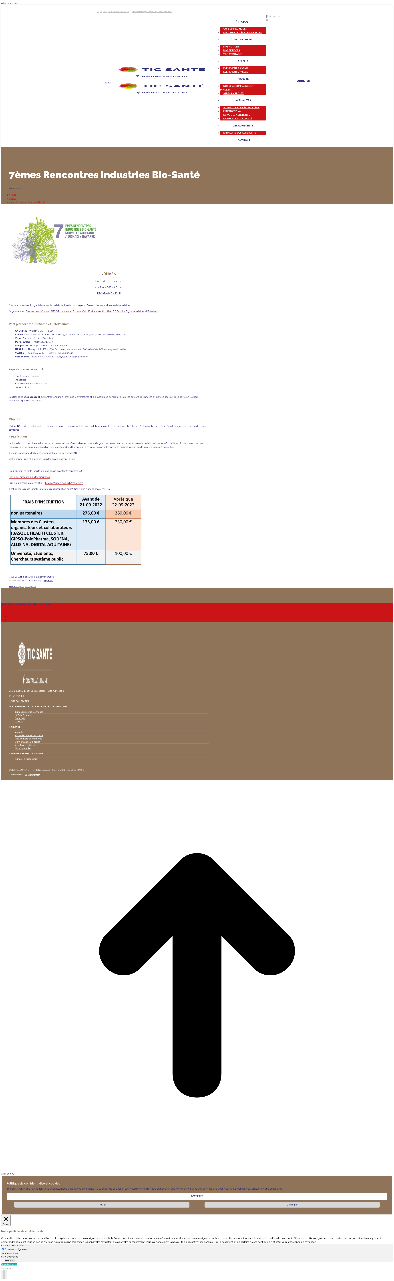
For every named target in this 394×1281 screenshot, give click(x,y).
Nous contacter (23, 748)
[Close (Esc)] (2, 1268)
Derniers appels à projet (27, 742)
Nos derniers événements (28, 738)
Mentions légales (40, 770)
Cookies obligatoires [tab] (12, 1245)
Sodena (77, 311)
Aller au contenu (10, 3)
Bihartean (152, 311)
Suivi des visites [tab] (9, 1256)
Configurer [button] (292, 1205)
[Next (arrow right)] (5, 1274)
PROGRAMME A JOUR (109, 293)
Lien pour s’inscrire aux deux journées (29, 477)
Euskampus (94, 311)
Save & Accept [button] (9, 1264)
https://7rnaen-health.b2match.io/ (64, 483)
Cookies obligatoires (16, 1249)
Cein (84, 311)
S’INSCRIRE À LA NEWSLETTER (17, 610)
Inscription (30, 586)
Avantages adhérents (26, 745)
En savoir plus (16, 586)
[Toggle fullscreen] (8, 1268)
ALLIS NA (107, 311)
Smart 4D (20, 718)
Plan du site (58, 770)
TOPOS (19, 721)
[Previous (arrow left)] (2, 1274)
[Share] (5, 1268)
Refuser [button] (102, 1205)
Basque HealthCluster (37, 311)
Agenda (48, 580)
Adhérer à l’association (26, 759)
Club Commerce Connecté (29, 712)
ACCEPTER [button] (197, 1196)
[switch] (3, 1260)
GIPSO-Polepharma (61, 311)
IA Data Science (23, 715)
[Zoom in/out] (11, 1268)
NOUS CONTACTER (19, 701)
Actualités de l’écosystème (29, 735)
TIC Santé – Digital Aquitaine (128, 311)
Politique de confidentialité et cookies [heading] (33, 1183)
